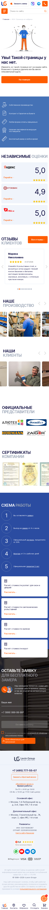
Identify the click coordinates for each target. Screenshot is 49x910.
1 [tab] (17, 289)
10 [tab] (31, 289)
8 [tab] (28, 289)
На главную (24, 79)
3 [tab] (20, 289)
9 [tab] (29, 289)
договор (30, 540)
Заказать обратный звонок (24, 777)
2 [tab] (19, 289)
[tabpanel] (24, 266)
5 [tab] (23, 289)
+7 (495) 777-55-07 (24, 770)
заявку (30, 515)
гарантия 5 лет (32, 566)
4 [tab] (22, 289)
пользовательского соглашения (33, 889)
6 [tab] (25, 289)
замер (25, 528)
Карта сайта (21, 833)
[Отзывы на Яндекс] (24, 843)
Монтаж (16, 554)
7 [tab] (26, 289)
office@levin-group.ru (24, 784)
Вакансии (30, 833)
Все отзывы (37, 239)
